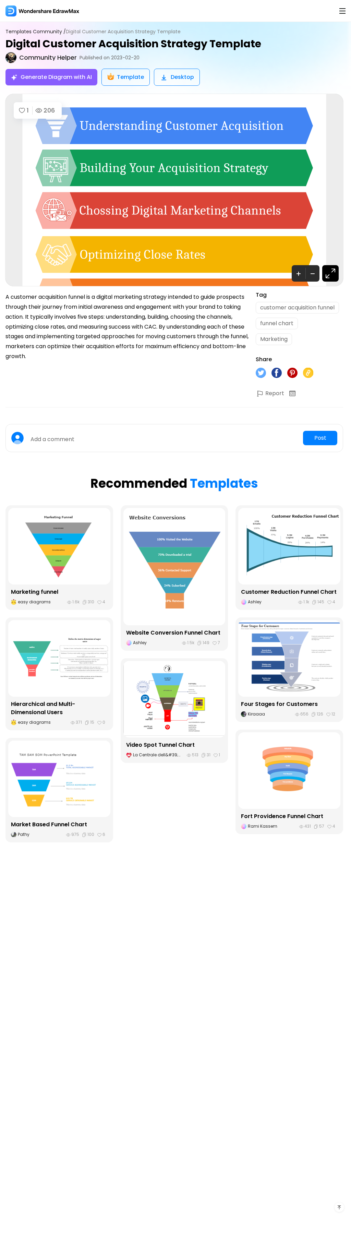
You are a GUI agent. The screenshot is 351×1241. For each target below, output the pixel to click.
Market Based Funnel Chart (49, 824)
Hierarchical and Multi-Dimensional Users (43, 708)
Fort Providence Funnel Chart (282, 816)
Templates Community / (35, 32)
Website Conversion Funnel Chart (173, 633)
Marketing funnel (34, 592)
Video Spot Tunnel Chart (160, 745)
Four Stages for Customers (279, 704)
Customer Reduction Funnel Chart (289, 592)
